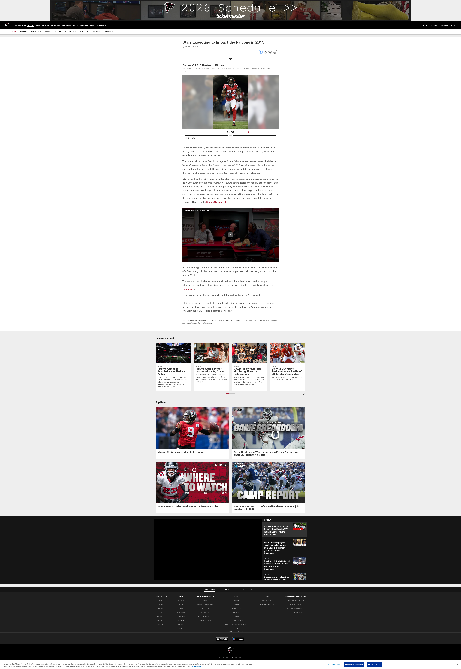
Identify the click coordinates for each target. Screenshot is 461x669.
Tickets (236, 604)
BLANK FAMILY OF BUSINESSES (295, 596)
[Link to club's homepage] (7, 25)
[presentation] (304, 394)
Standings (181, 620)
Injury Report (181, 612)
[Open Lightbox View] (230, 108)
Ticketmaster (236, 612)
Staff (181, 628)
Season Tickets (236, 608)
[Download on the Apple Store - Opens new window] (222, 639)
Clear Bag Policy (205, 612)
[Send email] (270, 53)
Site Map (161, 624)
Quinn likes (188, 288)
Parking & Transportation (205, 604)
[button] (230, 234)
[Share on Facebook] (261, 53)
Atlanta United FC (295, 604)
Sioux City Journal (216, 201)
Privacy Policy (196, 666)
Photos (160, 608)
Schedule (181, 600)
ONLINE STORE (267, 600)
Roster (181, 604)
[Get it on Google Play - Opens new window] (238, 640)
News (160, 600)
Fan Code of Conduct (205, 616)
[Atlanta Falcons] (230, 650)
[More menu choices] (111, 25)
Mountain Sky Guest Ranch (296, 608)
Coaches (181, 624)
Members (237, 600)
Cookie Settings (334, 664)
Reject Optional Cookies (354, 664)
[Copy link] (275, 52)
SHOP (267, 596)
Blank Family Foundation (296, 600)
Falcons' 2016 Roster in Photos (203, 65)
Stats (181, 608)
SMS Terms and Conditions (236, 632)
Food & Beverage (205, 620)
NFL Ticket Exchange (236, 620)
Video (161, 604)
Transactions (181, 616)
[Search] (423, 24)
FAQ (236, 628)
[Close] (457, 664)
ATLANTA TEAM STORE (267, 604)
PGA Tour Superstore (296, 612)
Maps (205, 600)
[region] (230, 664)
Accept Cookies (374, 664)
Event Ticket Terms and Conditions (236, 624)
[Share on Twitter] (265, 53)
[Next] (248, 131)
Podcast (160, 612)
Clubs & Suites (236, 616)
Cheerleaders (161, 616)
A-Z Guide (205, 608)
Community (161, 620)
